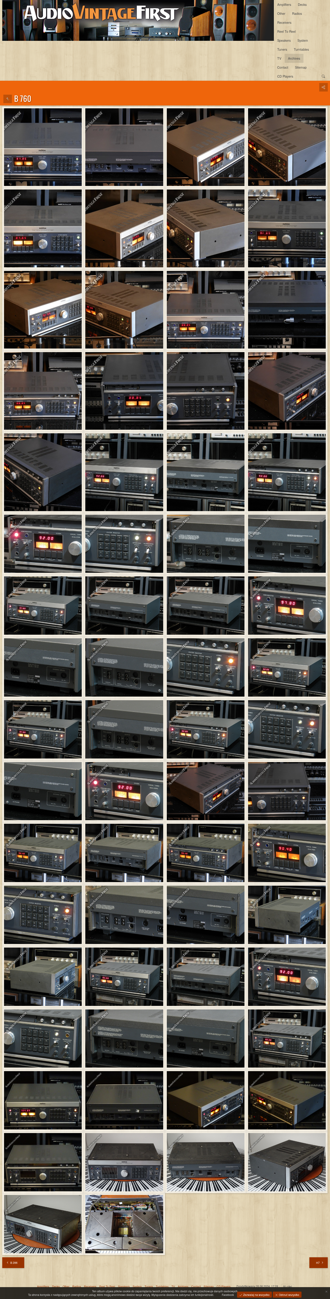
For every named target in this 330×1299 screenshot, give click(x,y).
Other (281, 13)
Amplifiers (284, 4)
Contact (282, 67)
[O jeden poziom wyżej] (7, 99)
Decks (302, 4)
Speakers (284, 40)
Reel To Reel (286, 31)
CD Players (285, 76)
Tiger (194, 1294)
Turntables (301, 49)
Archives (294, 58)
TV (279, 58)
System (302, 40)
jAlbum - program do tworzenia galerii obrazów (160, 1294)
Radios (297, 13)
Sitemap (301, 67)
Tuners (282, 49)
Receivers (284, 22)
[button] (5, 1293)
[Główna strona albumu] (138, 20)
